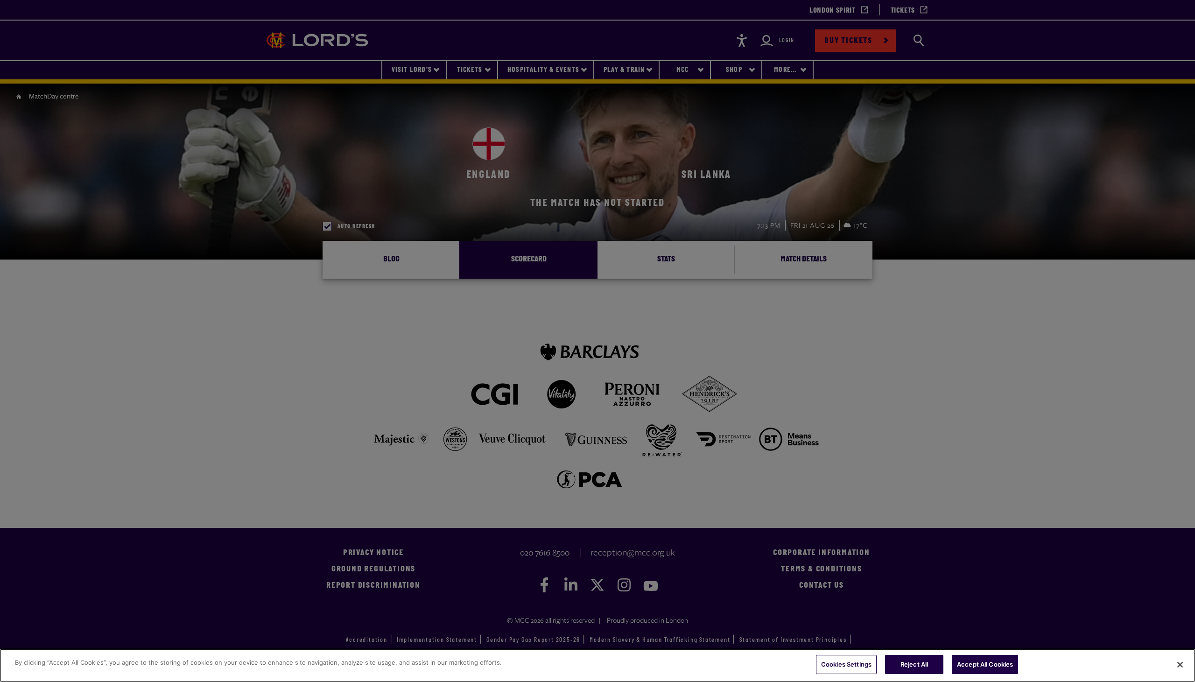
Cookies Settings (846, 664)
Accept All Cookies (985, 664)
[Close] (1180, 664)
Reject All (914, 664)
